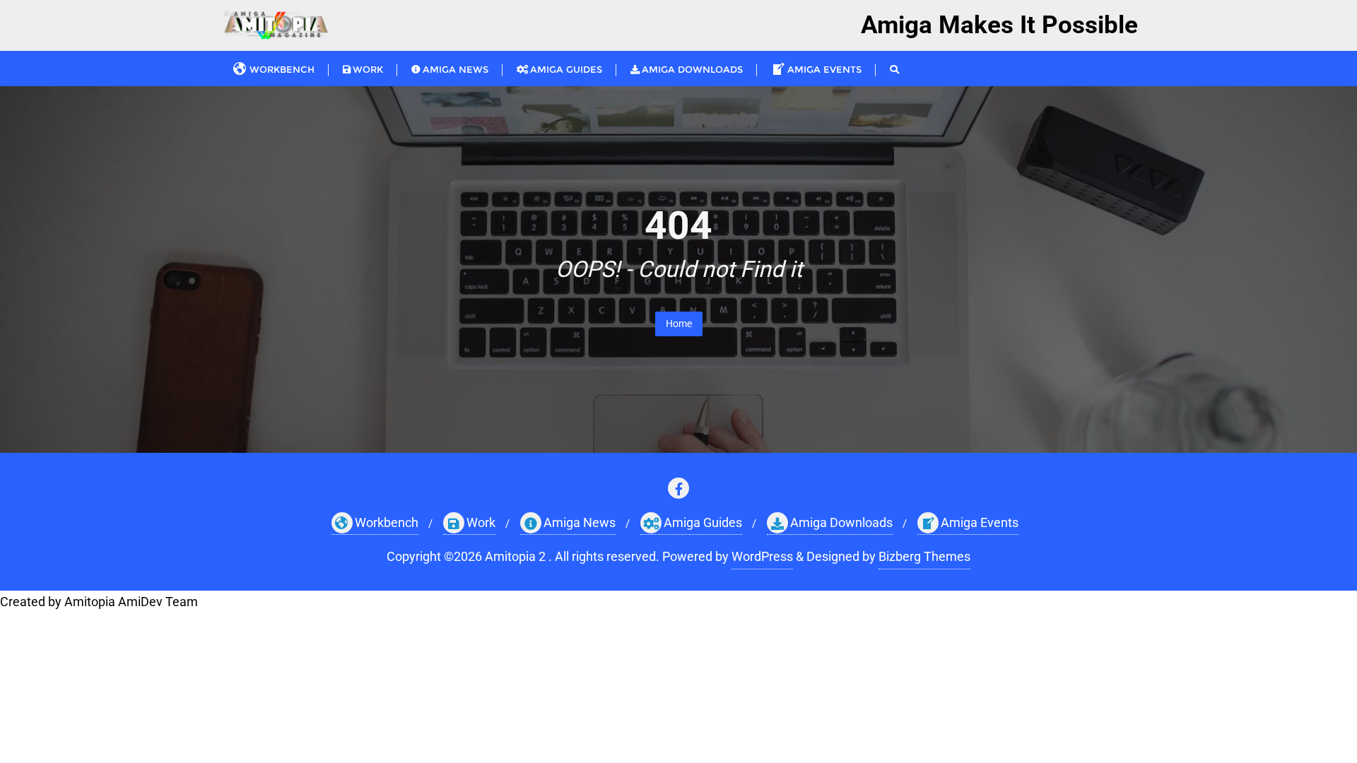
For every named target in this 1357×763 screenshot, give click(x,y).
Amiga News (580, 522)
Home (679, 323)
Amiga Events (979, 522)
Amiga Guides (703, 522)
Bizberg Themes (924, 556)
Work (480, 522)
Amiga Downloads (841, 522)
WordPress (762, 556)
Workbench (386, 522)
